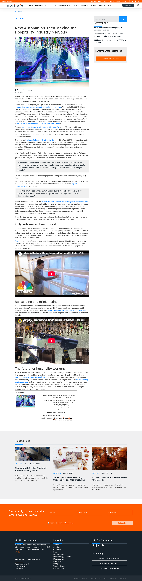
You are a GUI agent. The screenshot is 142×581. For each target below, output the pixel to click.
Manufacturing (63, 5)
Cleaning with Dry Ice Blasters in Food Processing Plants (31, 469)
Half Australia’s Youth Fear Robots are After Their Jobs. (38, 124)
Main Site (76, 578)
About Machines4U (22, 564)
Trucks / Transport (60, 566)
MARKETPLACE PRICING (109, 559)
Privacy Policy (113, 578)
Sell (105, 578)
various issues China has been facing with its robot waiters (65, 202)
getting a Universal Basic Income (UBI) (30, 377)
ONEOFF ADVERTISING (109, 568)
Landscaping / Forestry (62, 557)
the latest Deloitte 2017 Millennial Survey (41, 140)
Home (31, 5)
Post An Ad (19, 569)
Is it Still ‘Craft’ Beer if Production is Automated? (109, 478)
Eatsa (17, 241)
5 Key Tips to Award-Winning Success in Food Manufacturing (69, 478)
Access (56, 545)
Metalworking (58, 561)
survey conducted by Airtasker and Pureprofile (40, 127)
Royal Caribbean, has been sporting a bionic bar (67, 310)
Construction (39, 5)
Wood (101, 5)
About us (84, 578)
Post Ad (128, 5)
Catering (19, 18)
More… (110, 5)
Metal (75, 5)
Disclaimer (123, 578)
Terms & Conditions (65, 523)
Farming (51, 5)
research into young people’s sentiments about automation (38, 107)
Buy (100, 578)
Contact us (93, 578)
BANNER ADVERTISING (109, 563)
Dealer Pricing (109, 1)
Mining (83, 5)
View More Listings (110, 59)
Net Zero (93, 5)
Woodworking (58, 568)
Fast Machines (58, 554)
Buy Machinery (96, 1)
